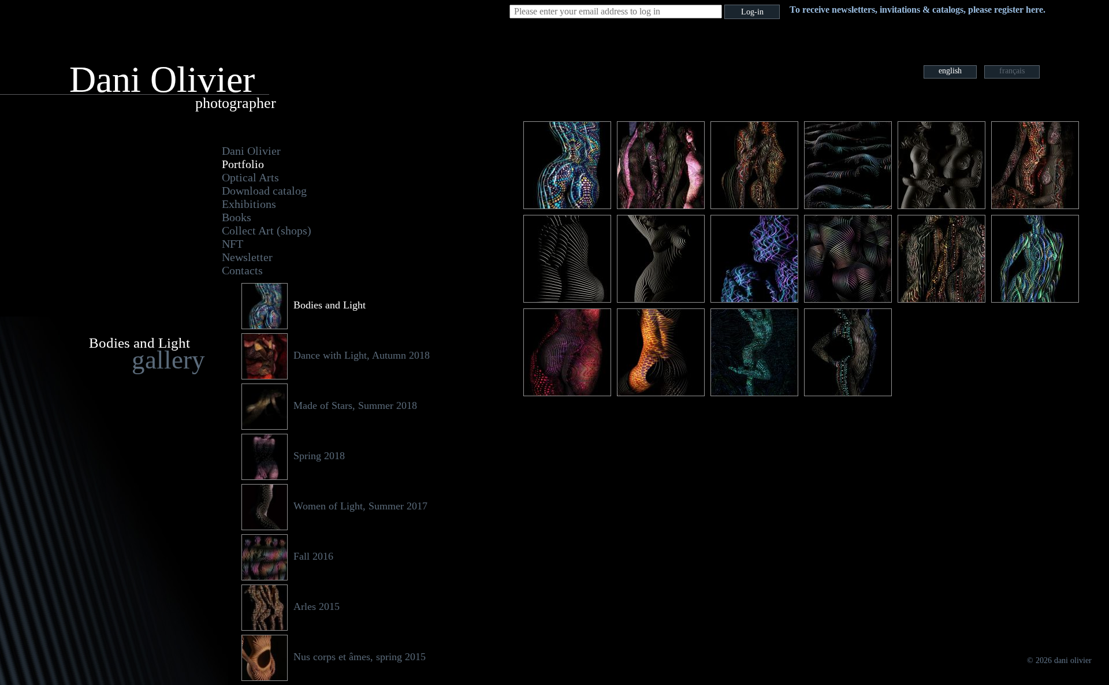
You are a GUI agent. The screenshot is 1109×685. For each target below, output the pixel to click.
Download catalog (264, 190)
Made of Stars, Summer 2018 (355, 405)
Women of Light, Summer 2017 (360, 506)
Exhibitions (249, 204)
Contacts (242, 270)
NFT (232, 243)
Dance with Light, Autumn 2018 (361, 355)
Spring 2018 (319, 455)
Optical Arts (250, 177)
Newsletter (247, 257)
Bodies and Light (329, 305)
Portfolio (243, 164)
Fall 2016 (313, 556)
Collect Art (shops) (266, 230)
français (1012, 70)
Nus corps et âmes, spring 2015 (359, 656)
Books (236, 217)
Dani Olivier (251, 150)
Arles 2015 (316, 606)
